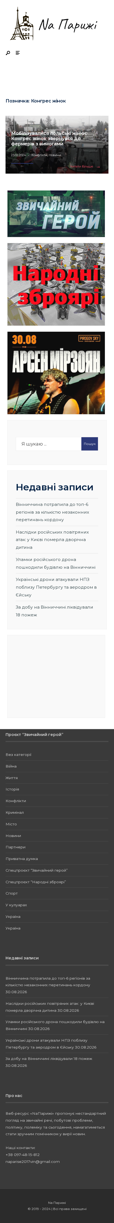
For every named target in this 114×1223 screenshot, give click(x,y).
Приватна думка (22, 858)
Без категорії (18, 754)
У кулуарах (16, 905)
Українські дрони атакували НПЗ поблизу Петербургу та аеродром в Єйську (56, 587)
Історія (12, 789)
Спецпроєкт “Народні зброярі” (36, 882)
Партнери (15, 847)
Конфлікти (39, 155)
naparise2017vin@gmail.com (33, 1161)
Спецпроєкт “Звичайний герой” (37, 870)
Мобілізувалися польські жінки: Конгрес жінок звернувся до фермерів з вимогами (49, 138)
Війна (11, 766)
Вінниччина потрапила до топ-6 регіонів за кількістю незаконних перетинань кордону (52, 512)
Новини (55, 155)
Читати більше (86, 166)
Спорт (12, 893)
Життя (12, 778)
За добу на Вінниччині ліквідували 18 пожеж (49, 1058)
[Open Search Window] (8, 53)
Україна (13, 916)
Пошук (90, 444)
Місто (11, 824)
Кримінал (15, 812)
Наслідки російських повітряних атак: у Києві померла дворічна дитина (52, 539)
